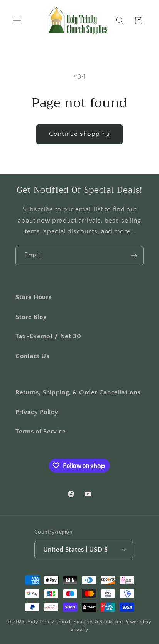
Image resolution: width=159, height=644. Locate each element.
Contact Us (32, 356)
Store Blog (31, 316)
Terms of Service (40, 431)
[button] (17, 20)
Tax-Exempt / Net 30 (48, 336)
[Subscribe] (134, 256)
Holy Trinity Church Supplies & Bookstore (75, 621)
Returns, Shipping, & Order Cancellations (77, 392)
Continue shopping (79, 133)
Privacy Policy (36, 412)
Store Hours (33, 297)
